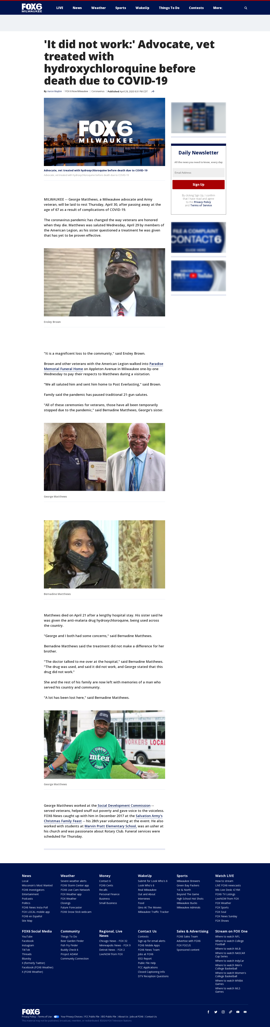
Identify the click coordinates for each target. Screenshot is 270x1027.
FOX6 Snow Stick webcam (76, 912)
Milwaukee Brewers (188, 881)
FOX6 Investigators (33, 890)
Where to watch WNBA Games (229, 982)
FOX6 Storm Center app (75, 885)
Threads (27, 954)
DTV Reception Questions (153, 976)
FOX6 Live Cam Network (75, 890)
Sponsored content (188, 949)
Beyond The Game (188, 894)
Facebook (28, 941)
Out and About (146, 894)
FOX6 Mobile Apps (149, 945)
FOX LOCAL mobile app (36, 912)
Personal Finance (109, 894)
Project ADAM (69, 954)
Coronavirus (97, 91)
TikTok (26, 949)
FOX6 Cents (106, 885)
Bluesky (26, 958)
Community (70, 931)
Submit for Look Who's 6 (153, 881)
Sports (182, 875)
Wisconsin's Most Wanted (37, 885)
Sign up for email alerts (151, 941)
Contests (143, 936)
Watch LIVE (224, 875)
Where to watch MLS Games (227, 990)
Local (25, 881)
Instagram (28, 945)
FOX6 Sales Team (187, 936)
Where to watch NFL (227, 936)
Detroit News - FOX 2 (112, 949)
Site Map (27, 920)
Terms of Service (201, 205)
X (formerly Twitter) (33, 963)
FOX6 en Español (32, 916)
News (26, 875)
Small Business (108, 903)
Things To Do (69, 936)
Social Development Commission (123, 805)
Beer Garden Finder (72, 941)
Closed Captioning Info (151, 971)
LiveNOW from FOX (227, 898)
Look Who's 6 (146, 885)
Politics (26, 903)
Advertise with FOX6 (189, 941)
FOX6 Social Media (37, 931)
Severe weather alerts (74, 881)
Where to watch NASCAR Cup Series (230, 954)
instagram (223, 1012)
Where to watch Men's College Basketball (228, 966)
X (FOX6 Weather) (32, 971)
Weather (68, 875)
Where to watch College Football (229, 942)
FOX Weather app (71, 894)
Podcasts (27, 898)
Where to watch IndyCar (229, 960)
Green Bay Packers (188, 885)
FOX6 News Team (149, 949)
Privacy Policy (202, 202)
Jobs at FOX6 (145, 954)
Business (104, 898)
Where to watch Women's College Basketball (230, 974)
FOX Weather (68, 898)
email (245, 1012)
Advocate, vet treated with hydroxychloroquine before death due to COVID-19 (95, 170)
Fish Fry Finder (69, 945)
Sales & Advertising (192, 931)
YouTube (27, 936)
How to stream (224, 881)
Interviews (144, 898)
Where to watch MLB (228, 948)
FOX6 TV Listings (225, 894)
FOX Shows (222, 920)
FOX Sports (222, 907)
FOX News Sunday (226, 916)
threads (230, 1012)
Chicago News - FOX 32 (113, 941)
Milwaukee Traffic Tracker (153, 912)
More (217, 8)
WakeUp (145, 875)
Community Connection (75, 958)
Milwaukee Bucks (187, 903)
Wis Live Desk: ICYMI (227, 890)
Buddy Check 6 (69, 949)
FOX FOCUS (184, 945)
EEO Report (145, 958)
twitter (216, 1012)
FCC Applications (148, 967)
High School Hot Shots (190, 898)
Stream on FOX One (231, 931)
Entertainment (30, 894)
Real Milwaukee (147, 890)
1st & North (184, 890)
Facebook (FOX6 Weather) (37, 967)
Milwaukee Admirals (188, 907)
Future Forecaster (71, 907)
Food (141, 903)
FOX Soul (220, 912)
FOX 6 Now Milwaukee (76, 91)
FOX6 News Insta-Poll (35, 907)
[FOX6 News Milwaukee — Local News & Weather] (34, 7)
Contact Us (147, 931)
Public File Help (147, 963)
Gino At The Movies (149, 907)
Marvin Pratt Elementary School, (110, 826)
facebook (208, 1012)
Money (104, 875)
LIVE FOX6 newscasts (228, 885)
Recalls (103, 890)
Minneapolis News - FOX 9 (115, 945)
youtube (238, 1012)
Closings (66, 903)
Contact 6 (105, 881)
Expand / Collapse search (246, 8)
